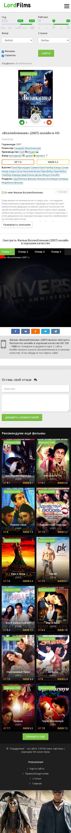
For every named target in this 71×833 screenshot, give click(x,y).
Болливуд (52, 178)
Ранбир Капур (53, 167)
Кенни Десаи (34, 174)
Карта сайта (37, 768)
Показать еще (35, 736)
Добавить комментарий (22, 417)
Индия (31, 151)
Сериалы (10, 55)
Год (4, 17)
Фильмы (10, 51)
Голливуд (63, 178)
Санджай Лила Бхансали (27, 148)
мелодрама (15, 155)
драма (29, 155)
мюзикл (40, 155)
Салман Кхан (38, 167)
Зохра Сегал (15, 171)
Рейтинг (43, 17)
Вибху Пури (53, 171)
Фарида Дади (19, 174)
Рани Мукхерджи (21, 167)
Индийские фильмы (12, 182)
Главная (37, 783)
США (21, 151)
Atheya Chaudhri (51, 174)
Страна (42, 33)
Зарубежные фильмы (25, 178)
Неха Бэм (28, 171)
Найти (46, 53)
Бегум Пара (40, 171)
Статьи (37, 778)
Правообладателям (36, 773)
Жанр (5, 33)
